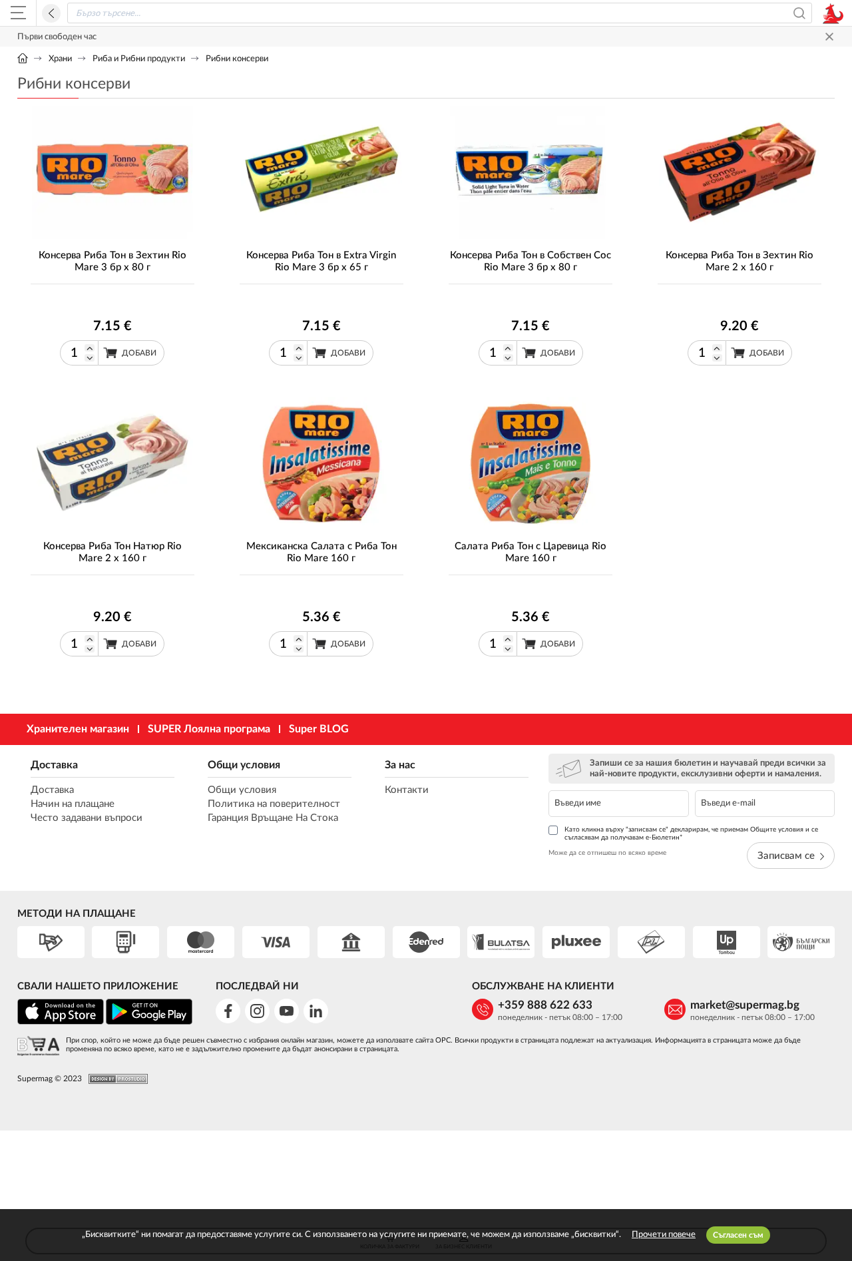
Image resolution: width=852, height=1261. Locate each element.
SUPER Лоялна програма (209, 729)
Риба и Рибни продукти (139, 59)
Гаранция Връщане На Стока (273, 818)
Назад (51, 13)
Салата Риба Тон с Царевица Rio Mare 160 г (530, 552)
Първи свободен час (57, 37)
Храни (60, 59)
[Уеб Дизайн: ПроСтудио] (115, 1079)
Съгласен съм (738, 1235)
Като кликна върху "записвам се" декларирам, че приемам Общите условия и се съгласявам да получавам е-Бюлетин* (691, 833)
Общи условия (244, 765)
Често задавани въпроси (86, 818)
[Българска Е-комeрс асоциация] (38, 1047)
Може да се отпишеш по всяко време (607, 853)
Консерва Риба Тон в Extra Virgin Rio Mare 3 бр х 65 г (321, 261)
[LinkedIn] (316, 1011)
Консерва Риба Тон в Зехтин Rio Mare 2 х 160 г (739, 261)
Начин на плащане (72, 804)
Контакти (407, 790)
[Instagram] (257, 1011)
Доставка (54, 765)
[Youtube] (286, 1011)
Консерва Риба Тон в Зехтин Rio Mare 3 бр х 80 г (112, 261)
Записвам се (786, 856)
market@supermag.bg (744, 1005)
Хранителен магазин (78, 729)
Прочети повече (664, 1234)
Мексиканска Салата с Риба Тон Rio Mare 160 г (321, 552)
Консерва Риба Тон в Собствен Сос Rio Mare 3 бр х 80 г (530, 261)
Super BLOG (319, 729)
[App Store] (60, 1022)
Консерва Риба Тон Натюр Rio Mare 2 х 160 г (112, 552)
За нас (400, 765)
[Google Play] (149, 1022)
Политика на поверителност (274, 804)
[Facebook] (228, 1011)
